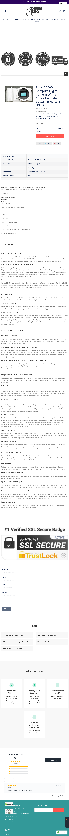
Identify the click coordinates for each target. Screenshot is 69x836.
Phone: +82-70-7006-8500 (21, 814)
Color (37, 128)
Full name (5, 577)
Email (4, 584)
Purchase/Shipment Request (25, 19)
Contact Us (16, 806)
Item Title (5, 569)
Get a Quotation (42, 19)
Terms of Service (11, 816)
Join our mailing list (40, 805)
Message (5, 592)
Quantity (60, 128)
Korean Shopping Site (58, 19)
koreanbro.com (14, 835)
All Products (8, 19)
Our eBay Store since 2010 (14, 822)
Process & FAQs (34, 22)
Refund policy (9, 819)
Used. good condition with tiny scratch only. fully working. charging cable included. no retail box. (49, 116)
